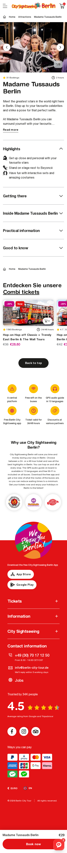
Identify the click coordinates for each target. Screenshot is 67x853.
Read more (10, 129)
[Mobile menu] (5, 6)
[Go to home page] (33, 6)
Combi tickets (21, 292)
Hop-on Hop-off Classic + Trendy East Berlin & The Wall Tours (27, 337)
